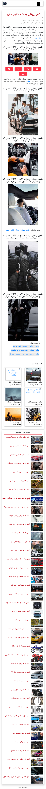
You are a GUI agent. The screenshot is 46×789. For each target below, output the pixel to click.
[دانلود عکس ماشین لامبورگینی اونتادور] (37, 779)
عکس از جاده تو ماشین (22, 620)
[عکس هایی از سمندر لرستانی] (37, 483)
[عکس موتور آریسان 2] (37, 744)
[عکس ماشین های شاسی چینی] (37, 596)
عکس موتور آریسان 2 (22, 741)
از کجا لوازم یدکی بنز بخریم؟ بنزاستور (17, 437)
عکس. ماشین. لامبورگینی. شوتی (19, 637)
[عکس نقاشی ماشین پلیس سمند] (37, 631)
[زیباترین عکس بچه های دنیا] (37, 544)
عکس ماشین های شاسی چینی (19, 594)
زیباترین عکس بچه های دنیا (20, 541)
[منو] (39, 4)
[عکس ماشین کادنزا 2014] (37, 683)
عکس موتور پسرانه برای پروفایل (19, 768)
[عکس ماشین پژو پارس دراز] (37, 553)
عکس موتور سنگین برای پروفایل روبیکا (17, 506)
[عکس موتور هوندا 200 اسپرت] (37, 727)
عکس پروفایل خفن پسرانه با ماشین (25, 350)
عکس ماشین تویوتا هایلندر (20, 663)
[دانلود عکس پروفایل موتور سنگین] (37, 466)
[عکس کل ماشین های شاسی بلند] (37, 762)
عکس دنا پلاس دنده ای (21, 472)
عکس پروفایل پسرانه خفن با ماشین (14, 403)
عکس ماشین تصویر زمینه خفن (19, 524)
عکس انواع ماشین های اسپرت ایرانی (17, 715)
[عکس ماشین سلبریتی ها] (37, 736)
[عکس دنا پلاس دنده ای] (37, 475)
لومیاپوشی (39, 37)
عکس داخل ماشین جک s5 (20, 585)
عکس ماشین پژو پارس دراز (20, 550)
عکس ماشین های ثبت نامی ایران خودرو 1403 (16, 499)
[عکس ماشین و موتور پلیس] (37, 692)
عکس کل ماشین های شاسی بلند (18, 759)
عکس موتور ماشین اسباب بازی (19, 576)
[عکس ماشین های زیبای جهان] (37, 570)
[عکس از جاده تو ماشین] (37, 623)
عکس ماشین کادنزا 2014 (21, 681)
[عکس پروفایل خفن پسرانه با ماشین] (13, 374)
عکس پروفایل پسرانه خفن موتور (34, 423)
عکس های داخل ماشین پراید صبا (18, 559)
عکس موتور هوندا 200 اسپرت (20, 724)
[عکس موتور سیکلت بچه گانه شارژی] (37, 657)
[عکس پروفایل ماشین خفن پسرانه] (33, 394)
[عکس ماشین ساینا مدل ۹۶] (37, 675)
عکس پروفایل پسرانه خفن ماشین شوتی (34, 383)
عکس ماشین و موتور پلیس (20, 689)
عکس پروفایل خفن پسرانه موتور (14, 423)
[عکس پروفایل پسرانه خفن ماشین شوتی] (33, 378)
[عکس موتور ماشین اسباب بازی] (37, 579)
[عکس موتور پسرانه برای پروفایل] (37, 770)
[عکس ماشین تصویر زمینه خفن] (37, 527)
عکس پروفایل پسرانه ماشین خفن (17, 230)
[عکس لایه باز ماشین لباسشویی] (37, 710)
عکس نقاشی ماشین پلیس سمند (18, 628)
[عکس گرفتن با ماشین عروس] (37, 448)
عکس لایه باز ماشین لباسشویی (19, 707)
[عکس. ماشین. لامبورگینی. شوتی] (37, 640)
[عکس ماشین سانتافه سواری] (37, 753)
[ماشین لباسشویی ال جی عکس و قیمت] (37, 605)
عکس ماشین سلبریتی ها (21, 733)
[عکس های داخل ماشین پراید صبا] (37, 562)
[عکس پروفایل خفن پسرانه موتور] (13, 416)
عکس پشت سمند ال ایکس (20, 611)
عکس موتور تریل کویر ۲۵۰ (21, 646)
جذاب (28, 81)
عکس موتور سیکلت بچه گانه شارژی (17, 654)
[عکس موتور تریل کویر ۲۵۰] (37, 649)
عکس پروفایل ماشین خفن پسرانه (34, 403)
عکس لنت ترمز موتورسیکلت (20, 698)
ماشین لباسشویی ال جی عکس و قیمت (16, 602)
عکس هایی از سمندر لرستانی (20, 480)
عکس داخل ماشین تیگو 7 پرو (19, 489)
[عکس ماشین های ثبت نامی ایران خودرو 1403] (37, 501)
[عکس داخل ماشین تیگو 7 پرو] (37, 492)
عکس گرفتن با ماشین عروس (20, 446)
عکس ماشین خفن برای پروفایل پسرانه (24, 354)
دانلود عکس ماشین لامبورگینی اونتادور (17, 776)
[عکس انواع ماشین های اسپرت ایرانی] (37, 718)
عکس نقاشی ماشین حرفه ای (20, 454)
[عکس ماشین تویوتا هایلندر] (37, 666)
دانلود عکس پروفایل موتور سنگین (18, 463)
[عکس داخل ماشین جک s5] (37, 588)
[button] (37, 69)
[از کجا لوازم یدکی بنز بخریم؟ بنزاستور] (37, 440)
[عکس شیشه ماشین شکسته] (37, 535)
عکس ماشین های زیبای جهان (19, 567)
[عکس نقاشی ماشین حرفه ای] (37, 457)
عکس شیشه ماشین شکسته (20, 533)
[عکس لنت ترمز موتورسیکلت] (37, 701)
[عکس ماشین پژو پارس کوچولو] (37, 518)
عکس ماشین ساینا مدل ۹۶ (20, 672)
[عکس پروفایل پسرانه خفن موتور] (33, 415)
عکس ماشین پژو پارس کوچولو (19, 515)
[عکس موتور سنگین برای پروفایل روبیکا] (37, 509)
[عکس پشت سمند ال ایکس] (37, 614)
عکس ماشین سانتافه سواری (20, 750)
